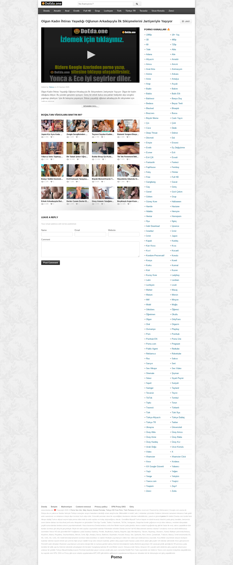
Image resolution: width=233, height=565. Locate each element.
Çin (147, 123)
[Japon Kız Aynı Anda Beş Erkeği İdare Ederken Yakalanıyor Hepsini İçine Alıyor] (52, 126)
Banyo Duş (177, 98)
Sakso (175, 358)
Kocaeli (175, 250)
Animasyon (177, 69)
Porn (148, 334)
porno (163, 516)
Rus (148, 358)
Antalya (175, 79)
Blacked (150, 108)
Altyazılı (150, 59)
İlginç (174, 221)
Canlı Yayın (177, 118)
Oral (148, 324)
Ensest (175, 142)
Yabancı (175, 466)
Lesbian (175, 280)
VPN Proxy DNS (118, 507)
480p (174, 39)
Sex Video (176, 368)
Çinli (174, 123)
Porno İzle (176, 339)
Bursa (174, 113)
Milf (147, 299)
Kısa (174, 246)
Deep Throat (151, 133)
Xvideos (175, 461)
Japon (174, 236)
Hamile (149, 206)
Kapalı (149, 241)
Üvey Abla (150, 432)
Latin (148, 280)
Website (112, 230)
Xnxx (148, 461)
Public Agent (152, 349)
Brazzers (150, 113)
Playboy (175, 329)
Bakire (175, 89)
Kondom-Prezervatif (155, 255)
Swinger (149, 388)
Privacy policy (101, 507)
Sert (174, 363)
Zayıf (174, 486)
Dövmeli (150, 138)
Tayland (175, 388)
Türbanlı (175, 407)
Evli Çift (149, 157)
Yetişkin (175, 476)
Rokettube (176, 353)
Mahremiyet (66, 507)
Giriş (131, 507)
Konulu (175, 255)
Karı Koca (150, 246)
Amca (149, 64)
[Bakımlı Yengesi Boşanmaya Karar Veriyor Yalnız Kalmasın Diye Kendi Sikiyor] (128, 126)
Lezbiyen (108, 11)
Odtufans (150, 309)
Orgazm (175, 324)
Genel (149, 192)
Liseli (174, 285)
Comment (45, 239)
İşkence (175, 226)
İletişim (54, 507)
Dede (174, 128)
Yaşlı (148, 471)
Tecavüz (144, 11)
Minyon (175, 299)
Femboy (175, 167)
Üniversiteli (177, 427)
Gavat (174, 182)
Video (148, 452)
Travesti (150, 407)
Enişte (149, 142)
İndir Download (153, 226)
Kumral (175, 265)
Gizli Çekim (177, 192)
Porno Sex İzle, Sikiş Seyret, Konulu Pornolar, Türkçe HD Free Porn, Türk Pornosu (102, 510)
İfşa (148, 221)
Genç (174, 187)
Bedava (149, 103)
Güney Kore (151, 201)
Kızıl (148, 250)
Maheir (149, 290)
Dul (173, 138)
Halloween (176, 201)
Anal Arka (150, 69)
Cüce (148, 128)
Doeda (46, 11)
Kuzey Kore (151, 275)
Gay (148, 187)
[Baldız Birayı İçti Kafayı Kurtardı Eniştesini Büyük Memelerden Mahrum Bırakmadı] (103, 148)
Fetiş (148, 172)
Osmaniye (150, 329)
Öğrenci (175, 309)
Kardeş (175, 241)
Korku (149, 265)
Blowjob (175, 108)
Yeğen (175, 471)
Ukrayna (150, 427)
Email (77, 230)
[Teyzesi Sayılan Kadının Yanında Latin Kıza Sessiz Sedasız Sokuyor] (103, 126)
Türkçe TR (131, 11)
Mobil (148, 304)
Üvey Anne (151, 437)
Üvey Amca (177, 432)
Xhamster (150, 456)
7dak (148, 49)
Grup (97, 11)
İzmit (148, 236)
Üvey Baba (177, 437)
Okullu (175, 314)
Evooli (175, 157)
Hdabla (149, 211)
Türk (119, 11)
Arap (148, 84)
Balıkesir (150, 98)
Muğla (174, 304)
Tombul (175, 398)
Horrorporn (176, 216)
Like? (187, 21)
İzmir (174, 231)
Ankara (175, 74)
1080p (149, 35)
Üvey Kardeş (152, 442)
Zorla (174, 491)
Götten (149, 196)
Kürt (148, 270)
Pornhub (175, 334)
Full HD (87, 11)
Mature (149, 295)
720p (174, 44)
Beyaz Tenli (177, 103)
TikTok (149, 398)
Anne (148, 79)
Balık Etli (176, 93)
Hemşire (175, 211)
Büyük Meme (152, 118)
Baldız (149, 93)
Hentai (149, 216)
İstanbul (149, 231)
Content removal (83, 507)
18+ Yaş (175, 35)
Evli (173, 152)
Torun (174, 403)
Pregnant (176, 344)
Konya (149, 260)
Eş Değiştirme (178, 147)
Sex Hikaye (151, 368)
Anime (149, 74)
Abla (174, 49)
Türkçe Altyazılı (153, 417)
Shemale (150, 373)
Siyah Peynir (178, 378)
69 (147, 44)
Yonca (51, 87)
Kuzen (175, 270)
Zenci (171, 11)
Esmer (149, 152)
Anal (67, 11)
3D (147, 39)
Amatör (57, 11)
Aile (173, 54)
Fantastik (150, 162)
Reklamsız (151, 353)
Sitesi (148, 378)
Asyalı (175, 84)
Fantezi (175, 162)
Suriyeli (175, 383)
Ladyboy (176, 275)
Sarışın (149, 363)
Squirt (149, 383)
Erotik (76, 11)
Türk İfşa (176, 412)
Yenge (149, 476)
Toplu (148, 403)
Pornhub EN (151, 339)
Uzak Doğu (151, 447)
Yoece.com (151, 481)
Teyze (174, 393)
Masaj (174, 290)
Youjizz (175, 481)
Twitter (175, 422)
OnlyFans (176, 319)
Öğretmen (150, 314)
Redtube (175, 349)
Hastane (175, 206)
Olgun (149, 319)
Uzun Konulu (158, 11)
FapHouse (150, 167)
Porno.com (151, 344)
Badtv (149, 89)
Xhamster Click (179, 456)
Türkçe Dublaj (178, 417)
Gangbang (150, 182)
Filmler (175, 172)
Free (148, 177)
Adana (149, 54)
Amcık (175, 64)
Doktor (175, 133)
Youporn (150, 486)
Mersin (175, 295)
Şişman (175, 373)
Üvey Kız (176, 442)
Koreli (174, 260)
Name (44, 230)
